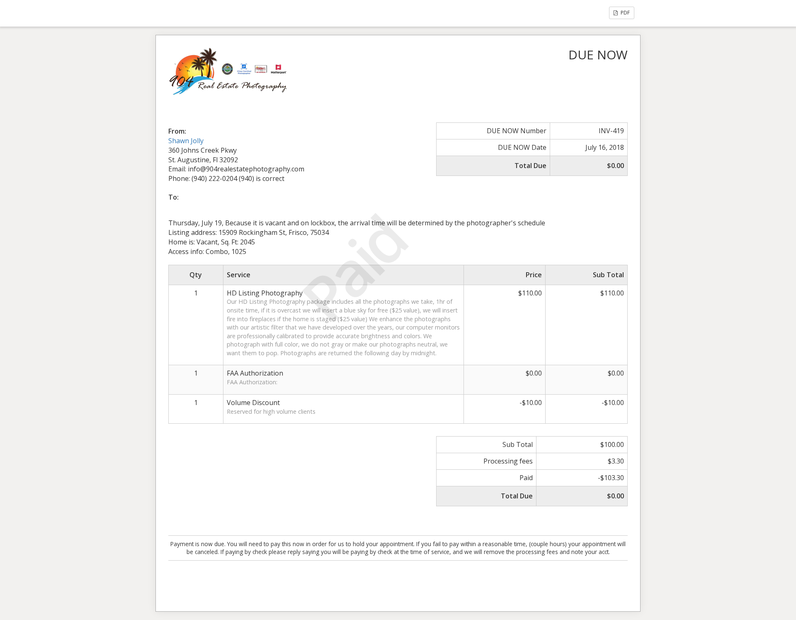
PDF (624, 12)
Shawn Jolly (186, 140)
